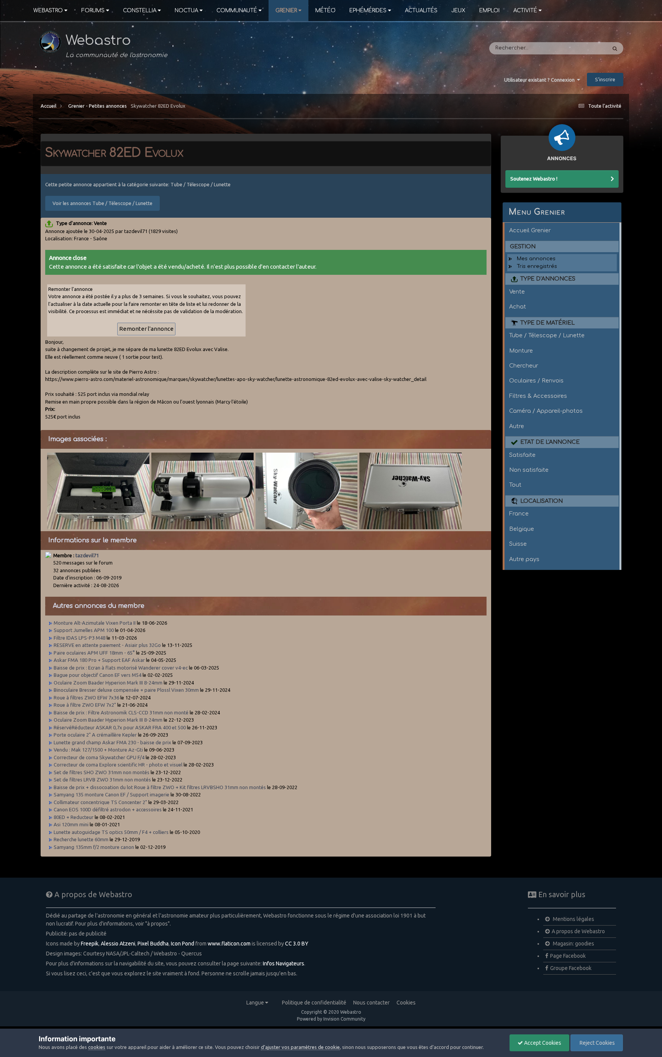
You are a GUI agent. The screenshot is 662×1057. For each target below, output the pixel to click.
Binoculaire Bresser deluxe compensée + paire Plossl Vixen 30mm (126, 690)
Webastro (48, 10)
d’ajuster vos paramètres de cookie (300, 1047)
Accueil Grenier (530, 230)
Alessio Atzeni (118, 943)
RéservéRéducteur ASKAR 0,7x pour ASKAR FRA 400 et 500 (120, 727)
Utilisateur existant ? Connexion (540, 79)
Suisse (518, 544)
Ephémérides (368, 10)
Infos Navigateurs (283, 963)
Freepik (89, 943)
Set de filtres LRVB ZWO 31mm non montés (102, 779)
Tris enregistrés (537, 266)
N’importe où (580, 48)
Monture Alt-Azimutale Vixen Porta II (95, 622)
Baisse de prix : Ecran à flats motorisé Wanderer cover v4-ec (121, 667)
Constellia (139, 10)
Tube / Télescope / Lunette (547, 335)
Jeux (458, 10)
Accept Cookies (542, 1043)
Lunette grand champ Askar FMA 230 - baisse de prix (112, 742)
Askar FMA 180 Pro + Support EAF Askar (99, 660)
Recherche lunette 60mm (81, 839)
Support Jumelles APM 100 (84, 630)
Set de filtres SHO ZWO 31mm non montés (101, 772)
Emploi (489, 10)
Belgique (521, 529)
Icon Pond (182, 943)
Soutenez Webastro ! (533, 178)
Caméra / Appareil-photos (546, 411)
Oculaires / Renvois (536, 381)
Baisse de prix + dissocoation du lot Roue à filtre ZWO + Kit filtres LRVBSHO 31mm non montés (160, 787)
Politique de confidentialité (314, 1003)
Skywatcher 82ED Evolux (158, 105)
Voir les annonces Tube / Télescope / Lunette (102, 203)
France (519, 513)
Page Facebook (568, 956)
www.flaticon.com (229, 943)
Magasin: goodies (573, 943)
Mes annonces (536, 258)
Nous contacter (371, 1003)
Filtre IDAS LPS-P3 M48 (79, 637)
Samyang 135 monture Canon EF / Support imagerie (111, 794)
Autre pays (524, 559)
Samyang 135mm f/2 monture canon (94, 847)
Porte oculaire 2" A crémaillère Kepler (95, 734)
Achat (517, 307)
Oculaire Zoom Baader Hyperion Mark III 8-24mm (108, 682)
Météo (325, 10)
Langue (255, 1003)
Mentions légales (573, 919)
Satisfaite (522, 455)
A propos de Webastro (578, 931)
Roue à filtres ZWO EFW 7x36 (86, 697)
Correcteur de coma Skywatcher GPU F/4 (99, 757)
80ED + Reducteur (74, 817)
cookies (96, 1047)
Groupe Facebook (571, 968)
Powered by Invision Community (331, 1018)
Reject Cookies (596, 1043)
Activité (525, 10)
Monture (521, 351)
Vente (517, 292)
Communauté (236, 10)
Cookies (406, 1003)
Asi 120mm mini (71, 824)
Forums (93, 10)
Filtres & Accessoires (538, 396)
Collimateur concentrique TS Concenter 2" (100, 802)
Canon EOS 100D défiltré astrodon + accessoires (108, 809)
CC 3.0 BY (296, 943)
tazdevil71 (87, 555)
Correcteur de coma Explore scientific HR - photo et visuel (118, 764)
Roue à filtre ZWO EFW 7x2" (85, 704)
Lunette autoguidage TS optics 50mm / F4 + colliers (111, 832)
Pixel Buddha (153, 943)
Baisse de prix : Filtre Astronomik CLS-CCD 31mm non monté (121, 712)
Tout (515, 485)
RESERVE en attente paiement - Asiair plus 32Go (107, 645)
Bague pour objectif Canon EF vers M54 (97, 675)
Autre (516, 426)
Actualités (421, 10)
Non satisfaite (529, 470)
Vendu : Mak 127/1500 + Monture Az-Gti (98, 749)
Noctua (186, 10)
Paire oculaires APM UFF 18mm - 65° (94, 652)
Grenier (286, 10)
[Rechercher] (614, 48)
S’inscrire (605, 79)
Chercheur (523, 366)
